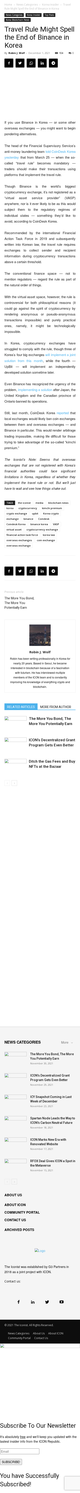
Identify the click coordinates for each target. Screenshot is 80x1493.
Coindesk (43, 518)
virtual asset (14, 529)
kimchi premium (52, 508)
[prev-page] (7, 783)
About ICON (55, 1333)
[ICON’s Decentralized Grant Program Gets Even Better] (15, 745)
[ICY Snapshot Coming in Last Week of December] (15, 1102)
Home (8, 4)
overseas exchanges (19, 540)
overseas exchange (18, 545)
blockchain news (58, 502)
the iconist (24, 502)
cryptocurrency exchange (42, 529)
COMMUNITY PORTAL (22, 1212)
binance (28, 518)
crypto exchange (16, 513)
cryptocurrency (27, 508)
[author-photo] (40, 645)
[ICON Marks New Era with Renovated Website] (15, 1145)
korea (10, 508)
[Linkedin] (42, 63)
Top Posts (49, 14)
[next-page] (14, 783)
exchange (12, 518)
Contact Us (41, 1338)
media (39, 502)
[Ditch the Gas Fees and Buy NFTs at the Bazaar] (15, 766)
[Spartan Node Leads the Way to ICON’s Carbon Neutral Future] (15, 1124)
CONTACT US (15, 1219)
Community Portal (19, 1338)
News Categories (27, 4)
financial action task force (22, 535)
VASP (56, 524)
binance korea (39, 524)
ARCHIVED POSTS (19, 1229)
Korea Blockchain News (17, 19)
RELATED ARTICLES (21, 707)
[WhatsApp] (31, 63)
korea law (49, 535)
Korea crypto (51, 513)
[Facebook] (8, 63)
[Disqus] (40, 848)
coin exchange (46, 540)
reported (63, 412)
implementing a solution (35, 389)
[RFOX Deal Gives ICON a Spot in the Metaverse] (15, 1166)
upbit (35, 513)
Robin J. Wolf (16, 53)
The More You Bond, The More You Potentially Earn (19, 603)
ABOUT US (13, 1194)
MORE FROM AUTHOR (55, 707)
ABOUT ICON (15, 1204)
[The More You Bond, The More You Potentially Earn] (15, 723)
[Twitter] (20, 63)
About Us (39, 1333)
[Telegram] (53, 63)
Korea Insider (50, 4)
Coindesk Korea (16, 524)
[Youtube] (61, 1301)
